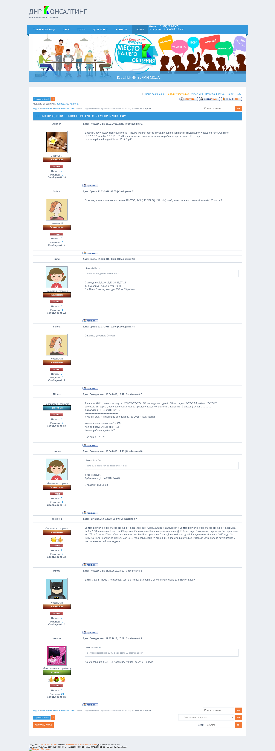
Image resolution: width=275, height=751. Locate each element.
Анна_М (56, 124)
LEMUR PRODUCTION (47, 745)
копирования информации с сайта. (81, 745)
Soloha (56, 191)
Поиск (230, 94)
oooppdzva (62, 103)
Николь (57, 259)
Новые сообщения (154, 94)
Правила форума (214, 94)
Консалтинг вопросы (64, 108)
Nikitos (57, 394)
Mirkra (56, 570)
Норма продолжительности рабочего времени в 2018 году (103, 108)
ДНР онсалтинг (58, 11)
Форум (36, 108)
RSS (238, 94)
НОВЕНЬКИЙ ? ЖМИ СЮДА (137, 77)
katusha (74, 103)
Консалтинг (46, 108)
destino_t (57, 519)
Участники (197, 94)
